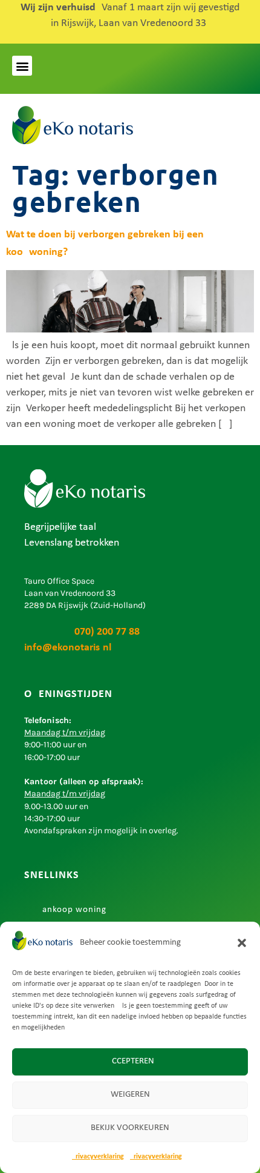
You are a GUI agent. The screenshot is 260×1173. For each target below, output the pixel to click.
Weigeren (130, 1094)
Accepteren (130, 1061)
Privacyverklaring (98, 1156)
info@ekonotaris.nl (67, 647)
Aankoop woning (71, 909)
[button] (242, 943)
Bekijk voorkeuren (130, 1127)
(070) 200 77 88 (82, 632)
